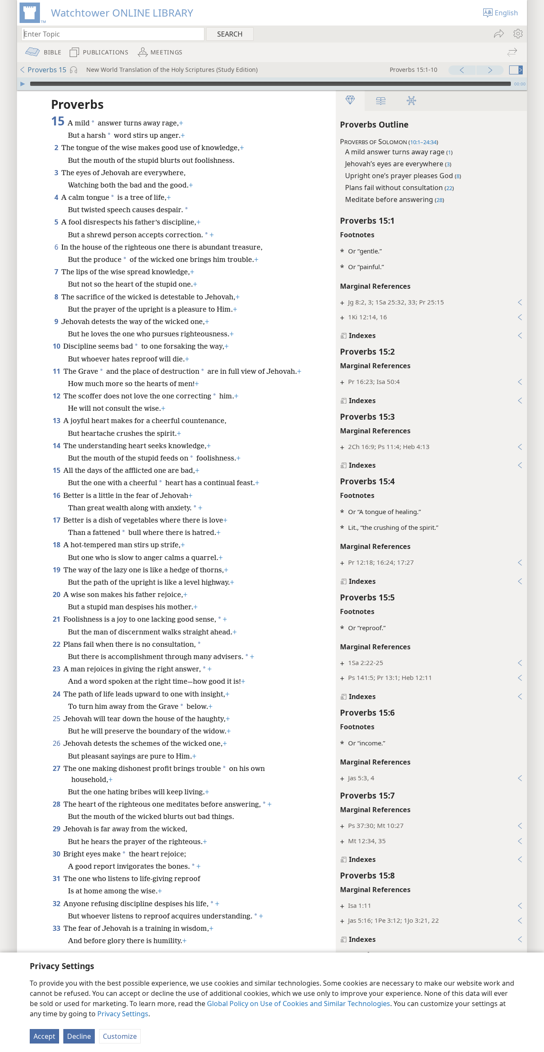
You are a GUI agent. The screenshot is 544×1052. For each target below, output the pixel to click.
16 (57, 495)
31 (57, 878)
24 (57, 694)
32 (57, 903)
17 (57, 520)
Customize (120, 1036)
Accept (44, 1036)
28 (57, 804)
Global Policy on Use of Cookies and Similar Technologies (298, 1003)
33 (57, 928)
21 (57, 619)
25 (57, 718)
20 (57, 594)
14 (57, 445)
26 (57, 743)
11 (57, 371)
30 (57, 854)
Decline (79, 1036)
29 (57, 828)
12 (57, 396)
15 (57, 470)
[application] (272, 83)
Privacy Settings (122, 1013)
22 (57, 644)
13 (57, 420)
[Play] (22, 83)
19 (57, 569)
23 (57, 669)
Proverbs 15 (47, 69)
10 (57, 346)
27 (57, 768)
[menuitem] (517, 33)
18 (57, 544)
